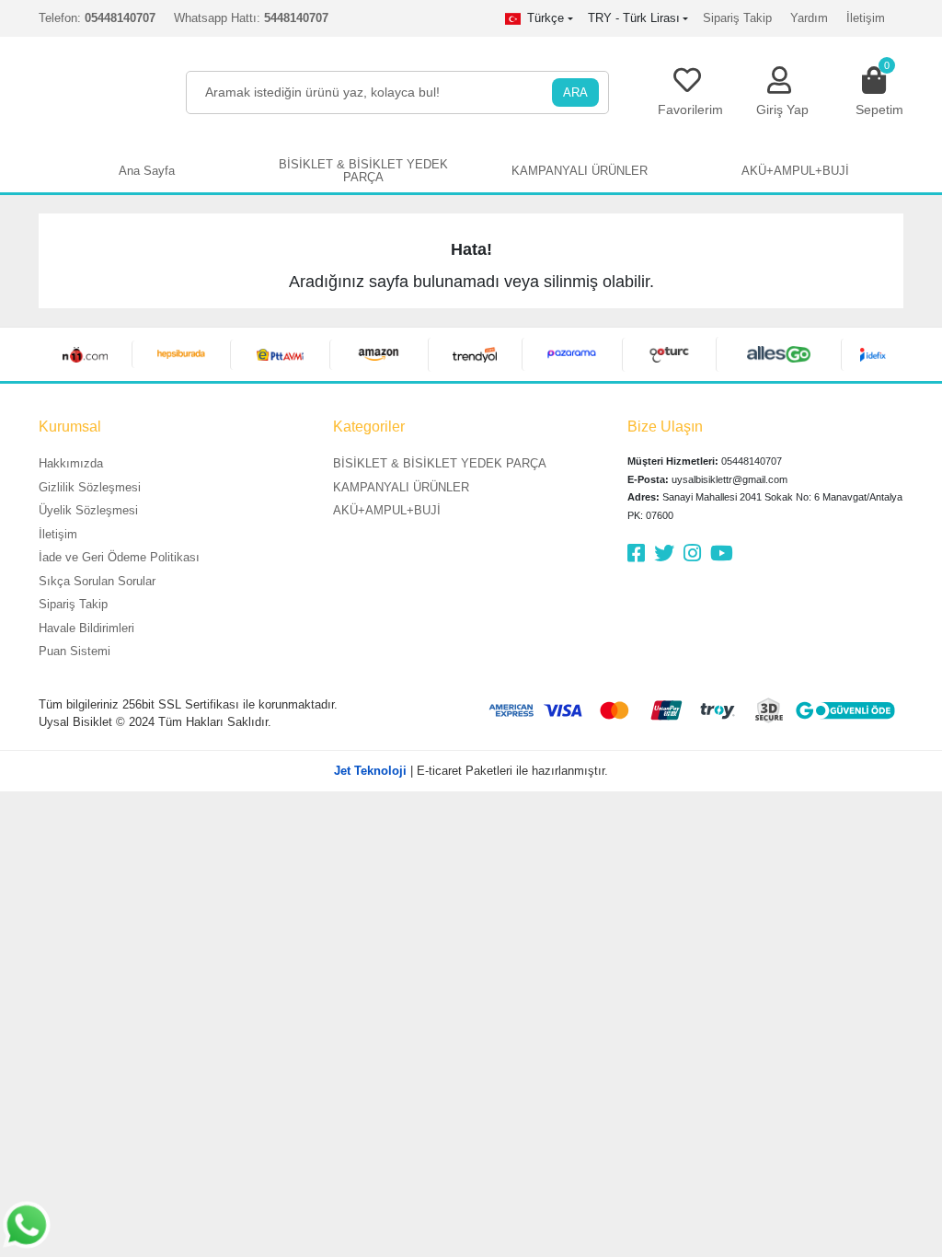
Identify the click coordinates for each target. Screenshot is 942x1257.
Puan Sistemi (74, 651)
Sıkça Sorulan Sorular (97, 581)
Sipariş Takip (737, 18)
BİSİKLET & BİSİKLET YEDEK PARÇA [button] (363, 170)
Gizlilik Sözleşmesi (90, 487)
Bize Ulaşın (665, 426)
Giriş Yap (782, 109)
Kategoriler (369, 426)
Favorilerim (690, 109)
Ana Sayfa (147, 171)
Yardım (809, 18)
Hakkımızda (71, 463)
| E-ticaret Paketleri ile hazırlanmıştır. (471, 771)
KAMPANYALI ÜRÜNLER (401, 487)
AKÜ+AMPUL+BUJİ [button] (795, 171)
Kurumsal (70, 426)
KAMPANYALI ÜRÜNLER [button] (579, 171)
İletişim (865, 18)
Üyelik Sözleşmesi (88, 510)
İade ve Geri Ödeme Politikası (119, 557)
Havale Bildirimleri (86, 628)
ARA (575, 92)
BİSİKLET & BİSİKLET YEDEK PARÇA (439, 463)
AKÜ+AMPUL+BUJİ (387, 510)
